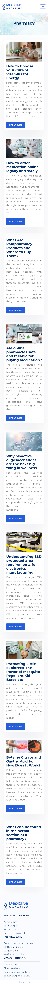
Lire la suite (15, 125)
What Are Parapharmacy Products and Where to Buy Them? (19, 248)
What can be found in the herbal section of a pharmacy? (23, 833)
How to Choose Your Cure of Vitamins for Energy (19, 72)
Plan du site (24, 982)
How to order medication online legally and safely (22, 167)
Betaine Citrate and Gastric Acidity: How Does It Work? (23, 761)
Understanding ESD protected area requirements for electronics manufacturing (24, 564)
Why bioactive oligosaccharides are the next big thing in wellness (21, 462)
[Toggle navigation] (43, 6)
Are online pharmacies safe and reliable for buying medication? (24, 354)
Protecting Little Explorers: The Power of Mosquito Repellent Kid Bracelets (23, 672)
